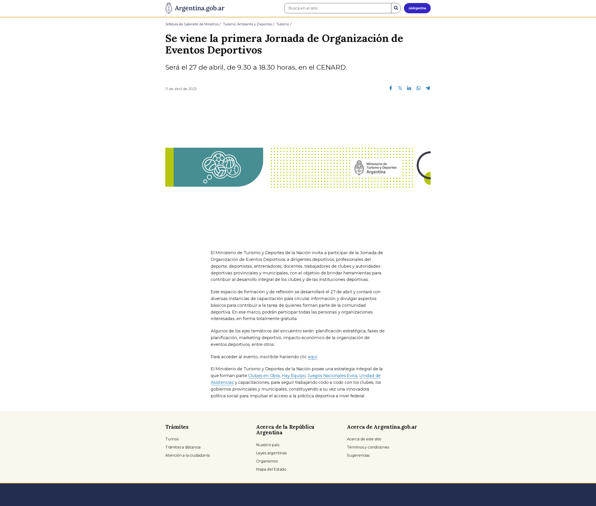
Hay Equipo (293, 375)
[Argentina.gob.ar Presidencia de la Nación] (195, 8)
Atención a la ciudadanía (187, 455)
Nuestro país (267, 445)
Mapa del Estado (271, 469)
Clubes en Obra (264, 375)
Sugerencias (358, 455)
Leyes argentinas (271, 453)
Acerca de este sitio (364, 439)
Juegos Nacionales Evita (332, 375)
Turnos (172, 439)
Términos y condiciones (368, 447)
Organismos (267, 461)
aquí (312, 356)
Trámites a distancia (182, 447)
